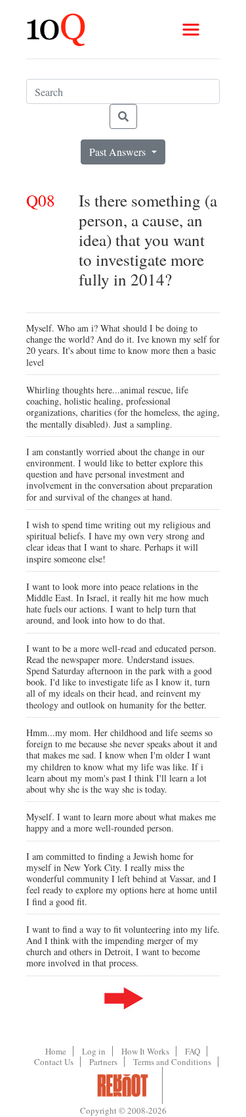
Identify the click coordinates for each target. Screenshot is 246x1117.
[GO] (123, 116)
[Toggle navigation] (191, 29)
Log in (94, 1051)
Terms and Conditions (172, 1062)
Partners (103, 1062)
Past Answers (118, 152)
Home (55, 1051)
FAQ (192, 1051)
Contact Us (53, 1062)
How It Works (145, 1051)
